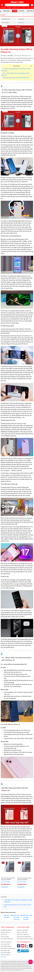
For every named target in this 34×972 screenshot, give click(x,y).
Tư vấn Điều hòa (5, 19)
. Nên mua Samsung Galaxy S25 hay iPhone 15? (16, 77)
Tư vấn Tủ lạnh (5, 22)
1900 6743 (26, 934)
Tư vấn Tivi (21, 19)
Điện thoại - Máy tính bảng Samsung (18, 917)
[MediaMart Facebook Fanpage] (18, 945)
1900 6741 (19, 934)
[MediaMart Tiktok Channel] (30, 945)
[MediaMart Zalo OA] (26, 945)
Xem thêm (3, 957)
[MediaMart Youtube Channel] (22, 945)
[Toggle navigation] (2, 5)
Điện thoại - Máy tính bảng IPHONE (27, 917)
